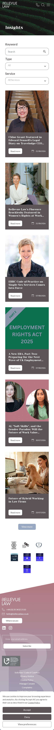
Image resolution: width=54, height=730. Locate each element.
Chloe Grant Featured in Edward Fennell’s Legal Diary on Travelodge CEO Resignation (25, 142)
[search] (43, 5)
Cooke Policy (34, 702)
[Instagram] (10, 628)
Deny (27, 717)
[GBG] (25, 545)
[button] (27, 527)
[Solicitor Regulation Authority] (11, 661)
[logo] (10, 5)
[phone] (38, 5)
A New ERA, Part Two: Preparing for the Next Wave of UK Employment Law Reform (25, 358)
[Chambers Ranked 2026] (38, 545)
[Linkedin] (4, 628)
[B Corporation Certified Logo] (14, 545)
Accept (27, 709)
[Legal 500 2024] (27, 557)
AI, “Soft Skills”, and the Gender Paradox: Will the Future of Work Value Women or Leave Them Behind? (25, 432)
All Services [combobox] (14, 79)
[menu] (49, 5)
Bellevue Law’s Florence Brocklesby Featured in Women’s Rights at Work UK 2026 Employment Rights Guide (25, 215)
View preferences (27, 724)
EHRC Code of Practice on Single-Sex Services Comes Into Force (27, 284)
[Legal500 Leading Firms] (14, 557)
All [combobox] (9, 65)
